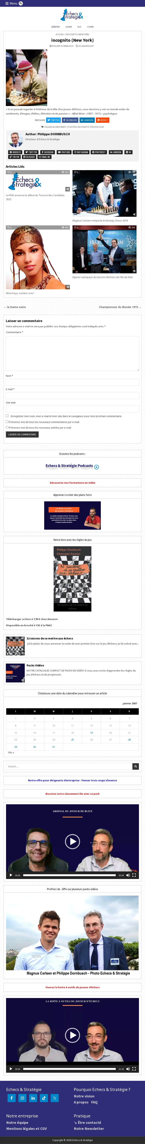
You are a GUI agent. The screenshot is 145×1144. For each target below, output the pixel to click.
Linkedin (88, 120)
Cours (90, 26)
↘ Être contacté (87, 1122)
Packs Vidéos (35, 665)
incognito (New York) (72, 40)
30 (34, 746)
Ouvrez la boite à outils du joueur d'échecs (73, 987)
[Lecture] (11, 875)
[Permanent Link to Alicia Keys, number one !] (38, 257)
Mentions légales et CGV (26, 1128)
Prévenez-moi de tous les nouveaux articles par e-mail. (40, 427)
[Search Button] (21, 3)
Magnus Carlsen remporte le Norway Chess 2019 (100, 220)
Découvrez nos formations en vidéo (72, 482)
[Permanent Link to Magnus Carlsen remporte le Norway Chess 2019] (104, 193)
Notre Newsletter (89, 1128)
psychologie (97, 126)
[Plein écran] (134, 875)
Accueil (60, 34)
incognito (83, 126)
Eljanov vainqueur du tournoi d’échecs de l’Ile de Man (102, 277)
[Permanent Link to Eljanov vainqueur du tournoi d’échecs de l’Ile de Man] (104, 249)
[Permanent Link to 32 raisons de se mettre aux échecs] (15, 646)
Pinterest (100, 152)
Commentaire (14, 332)
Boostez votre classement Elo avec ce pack (72, 793)
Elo (79, 26)
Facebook (71, 120)
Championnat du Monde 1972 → (120, 307)
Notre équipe (17, 1122)
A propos (81, 1102)
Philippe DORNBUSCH (62, 46)
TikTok (15, 156)
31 (53, 746)
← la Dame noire (15, 307)
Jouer (69, 26)
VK (129, 152)
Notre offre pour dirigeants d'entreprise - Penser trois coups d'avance (72, 780)
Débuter (55, 26)
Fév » (11, 752)
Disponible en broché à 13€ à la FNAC (29, 625)
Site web (11, 402)
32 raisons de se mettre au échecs (72, 606)
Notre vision (84, 1096)
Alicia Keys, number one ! (20, 293)
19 (91, 732)
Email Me (45, 156)
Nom (9, 375)
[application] (72, 841)
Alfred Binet (59, 126)
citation (71, 126)
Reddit (104, 120)
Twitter (55, 120)
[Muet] (128, 875)
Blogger (30, 156)
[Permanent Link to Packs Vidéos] (15, 673)
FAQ (94, 1102)
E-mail (10, 389)
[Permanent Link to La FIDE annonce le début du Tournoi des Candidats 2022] (38, 180)
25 (72, 739)
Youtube (65, 152)
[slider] (69, 875)
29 (15, 746)
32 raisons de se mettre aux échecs (50, 638)
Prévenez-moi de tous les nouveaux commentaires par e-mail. (44, 422)
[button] (72, 841)
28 (129, 739)
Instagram (82, 152)
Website (16, 152)
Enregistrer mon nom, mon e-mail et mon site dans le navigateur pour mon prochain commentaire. (66, 416)
